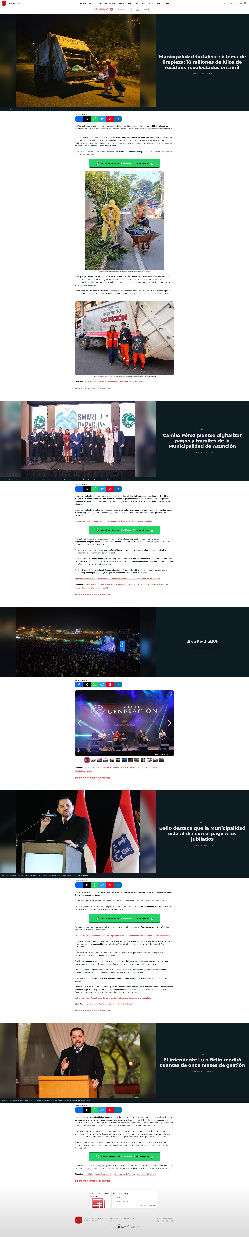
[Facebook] (158, 1221)
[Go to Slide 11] (149, 760)
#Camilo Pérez (90, 584)
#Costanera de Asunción (129, 767)
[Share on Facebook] (79, 119)
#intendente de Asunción (146, 1174)
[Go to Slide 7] (124, 760)
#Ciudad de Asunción (83, 771)
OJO (202, 636)
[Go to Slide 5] (112, 760)
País (202, 51)
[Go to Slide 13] (161, 760)
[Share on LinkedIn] (118, 119)
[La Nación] (11, 3)
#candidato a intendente (84, 588)
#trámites (132, 584)
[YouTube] (172, 1221)
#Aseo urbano (113, 382)
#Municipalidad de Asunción (95, 382)
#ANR (105, 588)
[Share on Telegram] (102, 119)
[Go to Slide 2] (93, 760)
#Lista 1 (98, 588)
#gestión (141, 584)
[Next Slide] (169, 723)
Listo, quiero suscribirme (148, 1205)
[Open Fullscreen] (170, 694)
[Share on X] (87, 119)
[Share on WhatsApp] (94, 119)
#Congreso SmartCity (105, 584)
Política (202, 429)
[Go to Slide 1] (87, 760)
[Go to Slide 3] (99, 760)
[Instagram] (167, 1221)
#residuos (142, 382)
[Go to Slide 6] (118, 760)
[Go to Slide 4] (105, 760)
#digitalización (121, 584)
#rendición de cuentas (126, 1004)
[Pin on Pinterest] (110, 119)
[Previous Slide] (79, 723)
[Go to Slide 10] (143, 760)
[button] (124, 723)
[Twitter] (162, 1221)
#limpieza (124, 382)
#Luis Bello (112, 1004)
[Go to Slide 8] (130, 760)
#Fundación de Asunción (150, 767)
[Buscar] (245, 3)
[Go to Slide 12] (155, 760)
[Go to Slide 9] (136, 760)
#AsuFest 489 (89, 767)
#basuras (133, 382)
